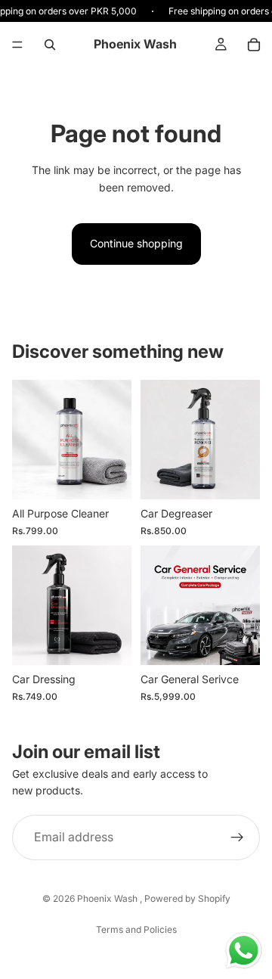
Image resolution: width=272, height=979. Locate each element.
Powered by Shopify (187, 898)
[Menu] (17, 44)
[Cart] (253, 44)
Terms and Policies (136, 929)
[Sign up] (237, 837)
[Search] (49, 44)
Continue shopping (136, 243)
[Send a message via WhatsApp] (243, 950)
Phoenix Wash (108, 898)
